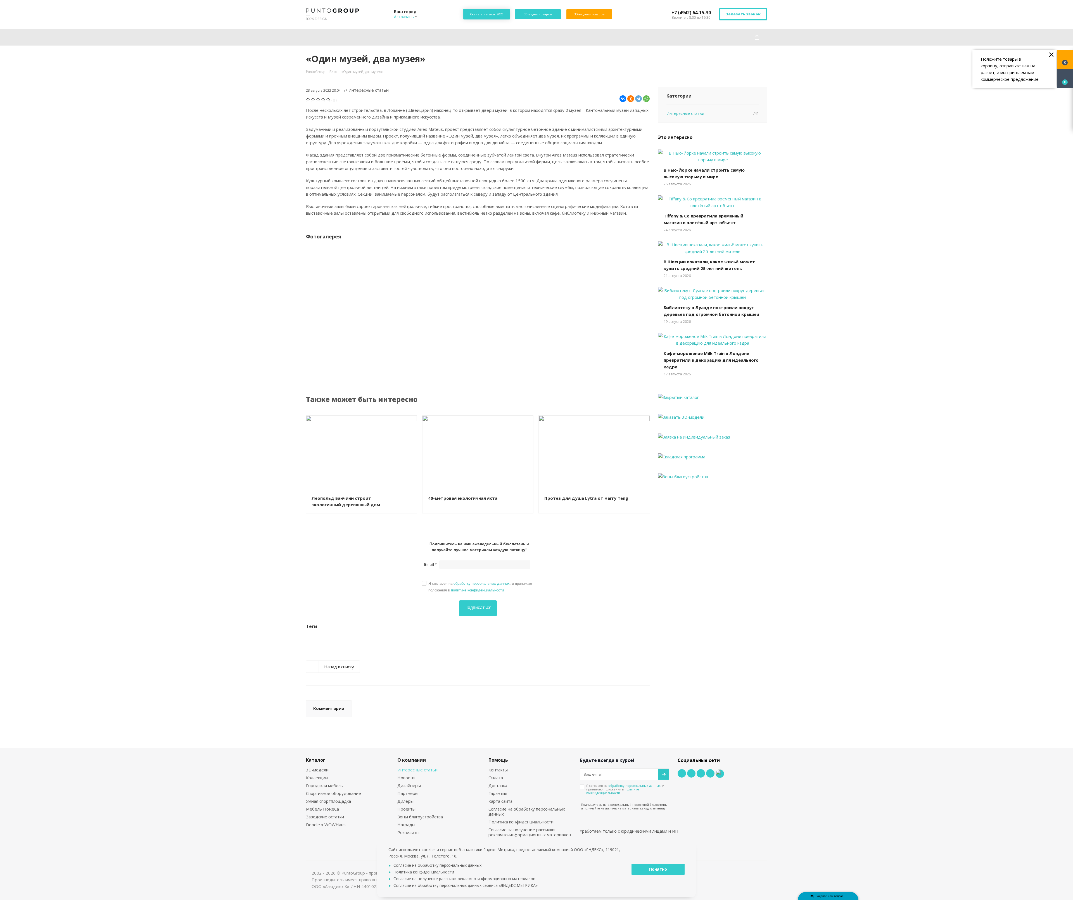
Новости (406, 777)
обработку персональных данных (482, 583)
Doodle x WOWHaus (326, 824)
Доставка (497, 785)
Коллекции (317, 777)
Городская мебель (324, 785)
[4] (323, 100)
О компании (411, 760)
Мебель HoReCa (322, 809)
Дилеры (405, 801)
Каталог (315, 760)
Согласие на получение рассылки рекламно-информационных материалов (529, 832)
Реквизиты (408, 832)
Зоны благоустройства (420, 817)
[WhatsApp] (646, 98)
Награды (406, 824)
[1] (308, 100)
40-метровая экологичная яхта (462, 498)
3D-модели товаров (589, 14)
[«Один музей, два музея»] (349, 282)
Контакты (498, 770)
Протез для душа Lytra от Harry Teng (586, 498)
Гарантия (497, 793)
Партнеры (407, 793)
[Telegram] (638, 98)
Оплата (495, 777)
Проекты (406, 809)
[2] (313, 100)
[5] (328, 100)
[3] (318, 100)
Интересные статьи (417, 770)
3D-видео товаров (538, 14)
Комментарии (328, 708)
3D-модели (317, 770)
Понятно (658, 869)
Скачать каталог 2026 (486, 14)
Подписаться (478, 607)
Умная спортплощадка (328, 801)
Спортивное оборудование (333, 793)
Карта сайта (500, 801)
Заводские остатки (325, 817)
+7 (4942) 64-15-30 (691, 13)
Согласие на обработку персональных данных (526, 811)
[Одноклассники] (630, 98)
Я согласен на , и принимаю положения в (480, 586)
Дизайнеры (409, 785)
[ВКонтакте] (622, 98)
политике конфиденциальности (477, 590)
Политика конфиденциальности (521, 822)
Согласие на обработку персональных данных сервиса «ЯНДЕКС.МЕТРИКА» (465, 885)
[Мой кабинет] (757, 37)
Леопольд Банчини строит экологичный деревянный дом (346, 501)
